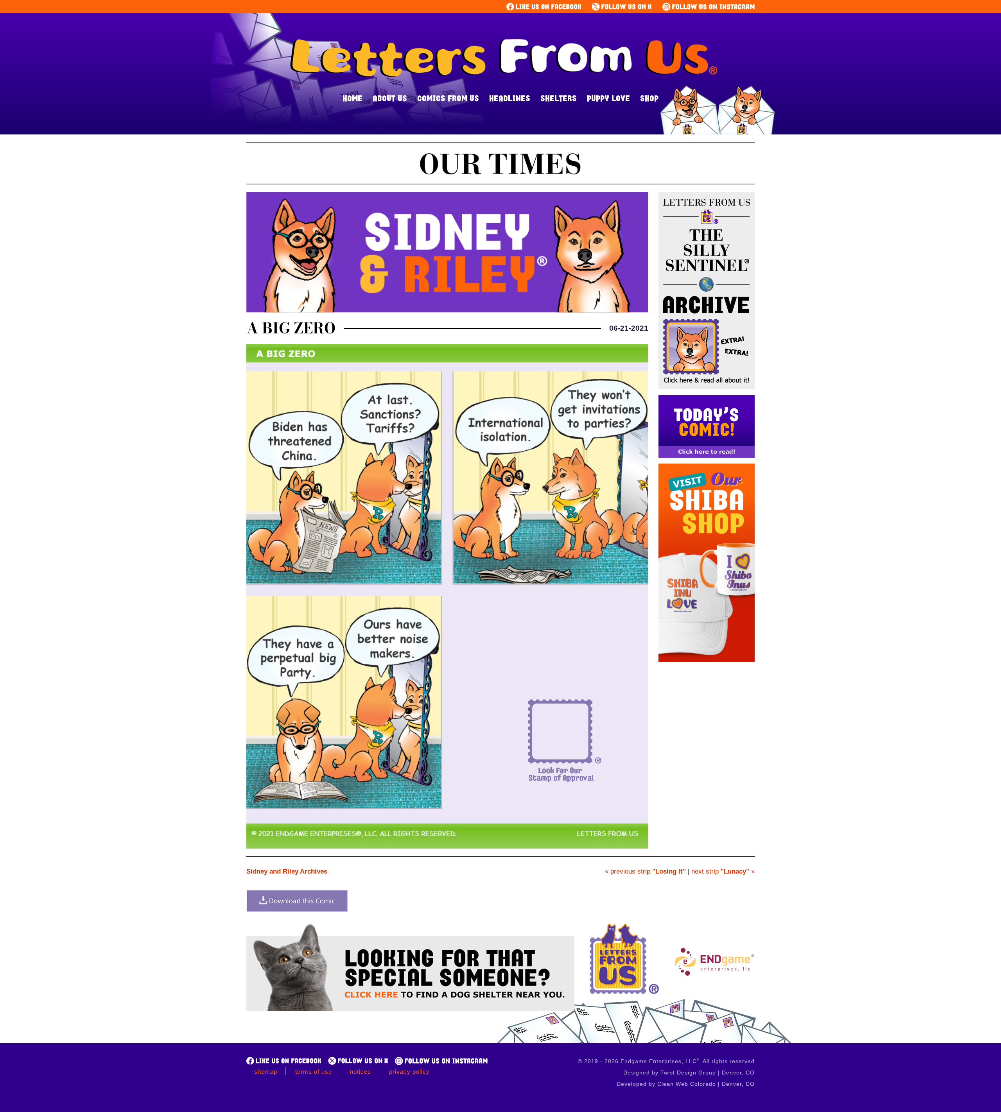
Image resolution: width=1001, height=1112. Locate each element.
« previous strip (645, 871)
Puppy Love (608, 98)
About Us (390, 98)
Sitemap (265, 1071)
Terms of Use (313, 1071)
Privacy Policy (409, 1071)
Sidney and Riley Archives (286, 871)
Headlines (509, 98)
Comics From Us (448, 98)
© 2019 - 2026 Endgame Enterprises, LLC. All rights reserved (666, 1061)
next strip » (723, 871)
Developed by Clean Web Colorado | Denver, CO (686, 1084)
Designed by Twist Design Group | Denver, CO (689, 1072)
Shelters (558, 98)
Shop (649, 98)
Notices (360, 1071)
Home (352, 98)
